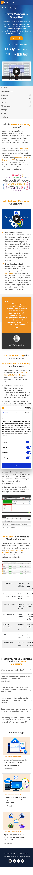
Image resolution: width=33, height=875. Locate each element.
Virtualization (6, 106)
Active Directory (7, 91)
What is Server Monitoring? (12, 670)
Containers (5, 117)
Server (3, 102)
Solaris (4, 160)
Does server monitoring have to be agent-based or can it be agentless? (15, 679)
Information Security (25, 856)
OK (17, 465)
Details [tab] (16, 412)
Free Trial (16, 38)
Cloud (3, 113)
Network (4, 99)
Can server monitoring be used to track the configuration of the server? (15, 700)
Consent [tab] (5, 412)
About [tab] (27, 412)
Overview (4, 88)
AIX (29, 157)
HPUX (13, 160)
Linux (25, 157)
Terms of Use (7, 856)
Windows (18, 157)
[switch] (28, 447)
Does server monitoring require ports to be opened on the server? (15, 710)
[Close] (31, 301)
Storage (4, 110)
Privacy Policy (14, 856)
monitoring (24, 148)
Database (4, 95)
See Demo (10, 374)
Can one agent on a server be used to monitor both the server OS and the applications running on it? (15, 720)
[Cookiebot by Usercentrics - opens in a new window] (23, 408)
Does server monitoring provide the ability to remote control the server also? (14, 690)
